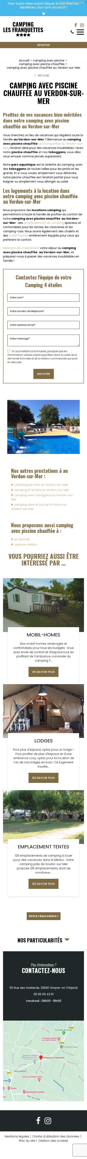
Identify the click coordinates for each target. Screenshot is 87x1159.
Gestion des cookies (53, 1141)
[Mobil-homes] (43, 631)
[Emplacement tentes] (43, 843)
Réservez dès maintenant (21, 248)
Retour (43, 75)
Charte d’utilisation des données (55, 1136)
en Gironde (22, 539)
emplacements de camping (44, 223)
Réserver (43, 45)
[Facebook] (75, 25)
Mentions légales (17, 1136)
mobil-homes (18, 235)
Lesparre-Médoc (25, 545)
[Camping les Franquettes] (23, 29)
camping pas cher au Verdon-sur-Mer (41, 485)
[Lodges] (43, 737)
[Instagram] (82, 25)
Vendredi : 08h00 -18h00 (43, 1001)
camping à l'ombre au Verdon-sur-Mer (41, 490)
